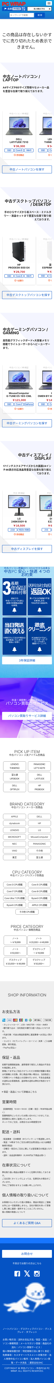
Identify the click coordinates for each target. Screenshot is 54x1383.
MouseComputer (39, 837)
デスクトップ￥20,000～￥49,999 (15, 961)
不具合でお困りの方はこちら (27, 1263)
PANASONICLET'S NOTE (39, 766)
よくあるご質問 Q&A (27, 1223)
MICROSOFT (14, 837)
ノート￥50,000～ (15, 951)
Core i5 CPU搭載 (39, 884)
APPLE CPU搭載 (39, 905)
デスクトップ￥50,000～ (39, 961)
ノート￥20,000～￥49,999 (38, 940)
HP (39, 823)
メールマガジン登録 (30, 1343)
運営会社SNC (36, 1362)
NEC (14, 843)
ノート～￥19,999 (15, 940)
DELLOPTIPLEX (14, 787)
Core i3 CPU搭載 (14, 884)
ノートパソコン (10, 1328)
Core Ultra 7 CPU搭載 (14, 898)
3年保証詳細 (27, 660)
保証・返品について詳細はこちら (20, 1091)
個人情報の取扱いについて (13, 1212)
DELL (39, 816)
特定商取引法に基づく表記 (36, 1351)
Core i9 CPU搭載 (39, 891)
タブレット (31, 1332)
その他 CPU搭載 (27, 911)
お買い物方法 (9, 1339)
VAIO (14, 850)
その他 (39, 850)
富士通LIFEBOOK (14, 776)
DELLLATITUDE (39, 776)
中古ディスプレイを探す (27, 549)
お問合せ (27, 1254)
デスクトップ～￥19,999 (39, 951)
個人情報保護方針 (11, 1351)
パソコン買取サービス (29, 1347)
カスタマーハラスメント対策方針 (30, 1355)
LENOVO (14, 830)
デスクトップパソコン (31, 1328)
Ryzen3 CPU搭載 (39, 898)
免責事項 (7, 1355)
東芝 (14, 857)
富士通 (39, 857)
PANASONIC (39, 843)
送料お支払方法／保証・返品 (32, 1339)
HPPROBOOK (39, 787)
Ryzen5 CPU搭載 (15, 905)
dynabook (14, 823)
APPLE (14, 816)
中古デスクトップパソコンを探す (28, 295)
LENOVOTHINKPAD (15, 766)
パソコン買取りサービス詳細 (27, 716)
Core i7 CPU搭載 (14, 891)
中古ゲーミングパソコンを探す (27, 423)
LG (39, 830)
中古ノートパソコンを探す (27, 169)
